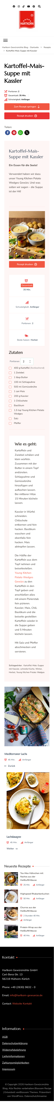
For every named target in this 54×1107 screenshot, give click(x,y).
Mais (19, 391)
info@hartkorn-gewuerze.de (26, 995)
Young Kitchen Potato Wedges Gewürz (24, 577)
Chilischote (21, 400)
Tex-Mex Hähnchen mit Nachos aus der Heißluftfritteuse (31, 876)
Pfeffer (17, 423)
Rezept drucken (25, 115)
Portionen (15, 361)
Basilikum (19, 405)
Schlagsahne (24, 382)
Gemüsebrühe (25, 386)
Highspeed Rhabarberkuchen (34, 893)
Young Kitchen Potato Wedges (29, 412)
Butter (21, 377)
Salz (16, 418)
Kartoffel (29, 367)
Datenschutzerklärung (15, 1043)
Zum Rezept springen (25, 106)
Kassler (21, 396)
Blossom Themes (29, 1092)
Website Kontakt (22, 1003)
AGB (5, 1037)
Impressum (8, 1069)
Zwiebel (19, 372)
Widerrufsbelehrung (14, 1050)
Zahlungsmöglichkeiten (15, 1062)
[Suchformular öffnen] (39, 6)
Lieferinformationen (13, 1056)
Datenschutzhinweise (35, 1096)
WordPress (17, 1096)
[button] (7, 132)
